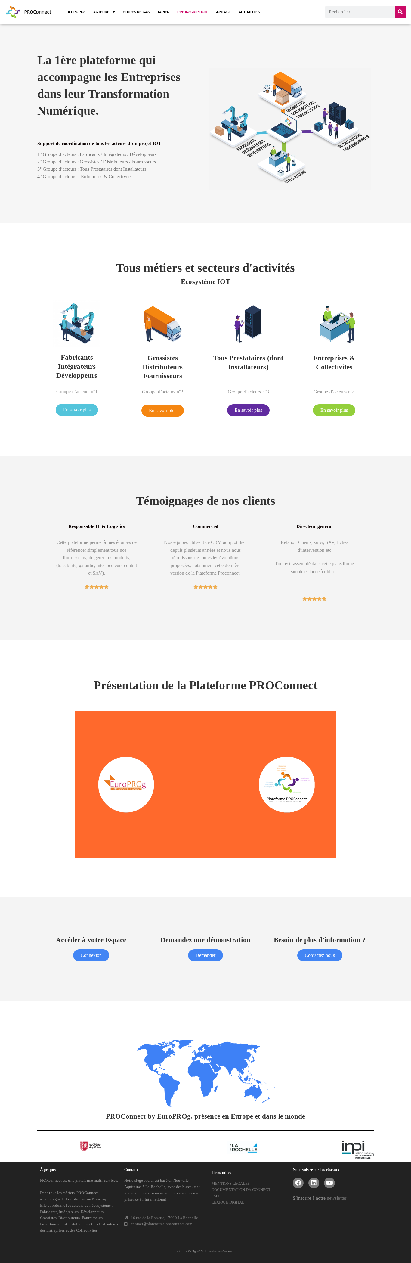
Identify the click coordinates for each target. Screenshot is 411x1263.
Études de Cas (136, 12)
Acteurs (101, 12)
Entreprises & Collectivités (84, 176)
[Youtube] (329, 1183)
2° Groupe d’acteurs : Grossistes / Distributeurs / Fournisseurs (96, 161)
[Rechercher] (400, 12)
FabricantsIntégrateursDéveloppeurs (76, 366)
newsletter (336, 1198)
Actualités (249, 12)
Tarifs (163, 12)
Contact (223, 12)
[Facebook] (298, 1183)
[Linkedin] (313, 1183)
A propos (76, 12)
